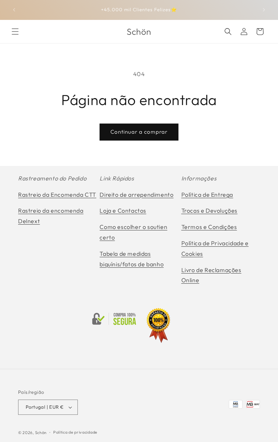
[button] (15, 31)
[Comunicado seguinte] (264, 10)
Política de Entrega (207, 194)
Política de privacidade (75, 432)
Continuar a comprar (139, 131)
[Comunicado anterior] (14, 10)
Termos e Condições (209, 226)
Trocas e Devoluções (209, 210)
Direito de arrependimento (136, 194)
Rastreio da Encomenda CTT (57, 194)
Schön (41, 432)
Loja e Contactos (123, 210)
